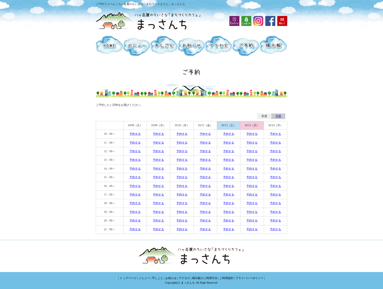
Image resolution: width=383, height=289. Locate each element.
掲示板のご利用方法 (204, 278)
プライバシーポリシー (250, 278)
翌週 (278, 116)
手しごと (157, 278)
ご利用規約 (226, 278)
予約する (135, 133)
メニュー (144, 278)
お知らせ (171, 278)
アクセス (184, 278)
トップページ (128, 278)
